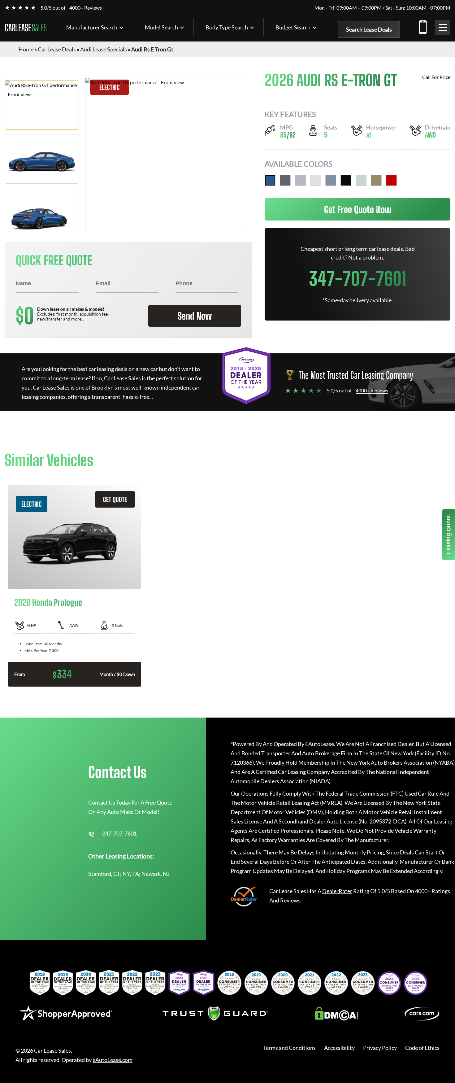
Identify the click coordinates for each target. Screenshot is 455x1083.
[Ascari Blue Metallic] (270, 180)
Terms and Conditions (289, 1048)
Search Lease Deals (369, 29)
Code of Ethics (422, 1048)
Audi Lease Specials (103, 49)
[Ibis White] (315, 180)
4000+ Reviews (85, 8)
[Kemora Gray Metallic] (331, 180)
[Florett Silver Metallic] (300, 180)
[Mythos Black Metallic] (346, 180)
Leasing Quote (448, 534)
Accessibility (339, 1048)
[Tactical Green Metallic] (376, 180)
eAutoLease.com (112, 1060)
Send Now (195, 315)
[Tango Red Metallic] (391, 180)
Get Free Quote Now (357, 209)
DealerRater (337, 891)
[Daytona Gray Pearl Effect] (285, 180)
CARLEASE (26, 27)
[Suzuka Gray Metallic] (361, 180)
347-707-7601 (422, 26)
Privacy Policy (380, 1048)
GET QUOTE (115, 499)
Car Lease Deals (57, 49)
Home (26, 49)
